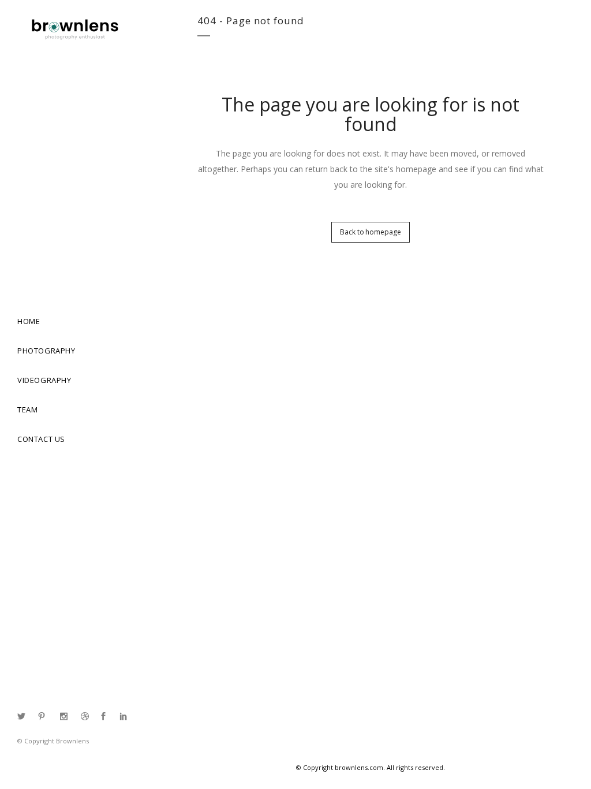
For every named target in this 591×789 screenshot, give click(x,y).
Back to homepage (370, 232)
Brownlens (72, 740)
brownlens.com (359, 767)
